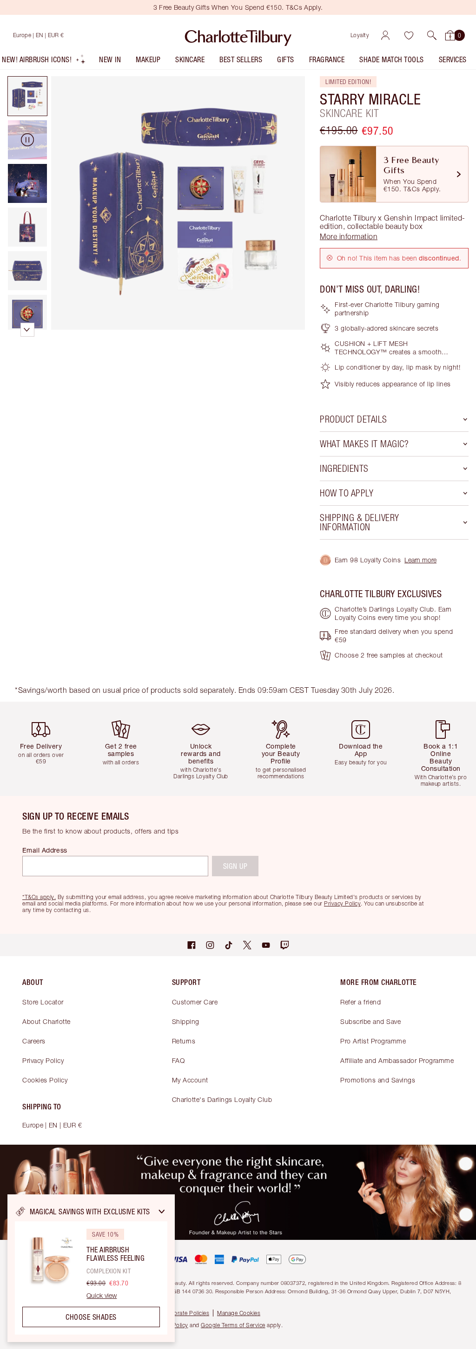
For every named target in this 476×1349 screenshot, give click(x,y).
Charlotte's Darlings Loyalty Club (222, 1099)
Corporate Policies (185, 1313)
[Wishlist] (408, 35)
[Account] (385, 35)
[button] (432, 35)
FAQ (178, 1060)
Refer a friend (360, 1002)
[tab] (27, 96)
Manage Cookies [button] (238, 1313)
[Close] (161, 1211)
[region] (91, 1268)
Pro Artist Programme (373, 1041)
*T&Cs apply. (39, 896)
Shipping (185, 1021)
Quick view (101, 1295)
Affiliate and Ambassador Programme (397, 1060)
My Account (190, 1080)
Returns (184, 1041)
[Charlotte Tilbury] (238, 35)
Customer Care (195, 1002)
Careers (34, 1041)
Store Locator (43, 1002)
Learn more (420, 560)
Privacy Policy (43, 1060)
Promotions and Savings (377, 1080)
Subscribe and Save (370, 1021)
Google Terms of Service (233, 1325)
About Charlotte (46, 1021)
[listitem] (44, 61)
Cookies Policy (44, 1080)
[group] (44, 749)
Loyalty (360, 35)
